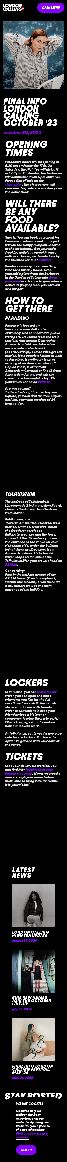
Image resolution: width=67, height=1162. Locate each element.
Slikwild (44, 260)
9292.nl (44, 382)
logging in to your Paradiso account (29, 771)
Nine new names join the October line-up (31, 1000)
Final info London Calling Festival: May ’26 (32, 1069)
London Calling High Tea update (30, 934)
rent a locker (47, 692)
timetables (13, 184)
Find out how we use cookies (32, 1135)
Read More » (23, 946)
